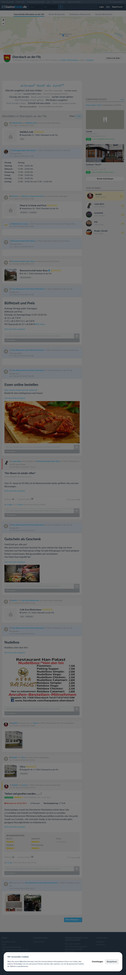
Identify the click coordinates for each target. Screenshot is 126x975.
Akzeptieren (112, 962)
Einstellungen (97, 962)
